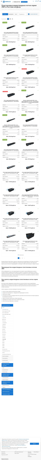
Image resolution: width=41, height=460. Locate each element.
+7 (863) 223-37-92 (16, 1)
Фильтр (4, 14)
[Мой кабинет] (40, 1)
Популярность (21, 14)
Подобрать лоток (24, 1)
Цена (16, 14)
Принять (34, 443)
